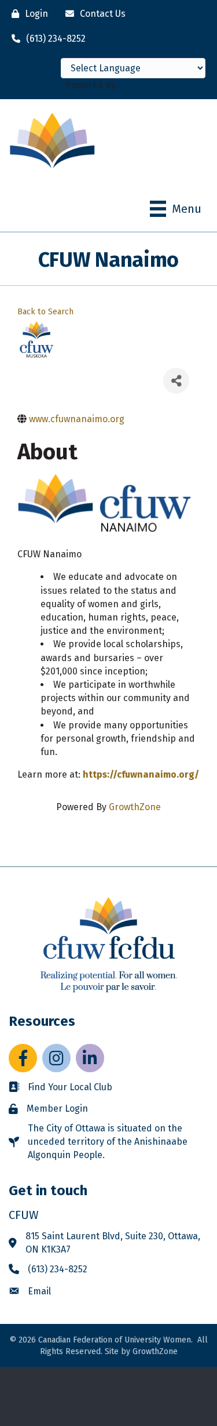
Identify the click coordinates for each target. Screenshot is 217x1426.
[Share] (176, 381)
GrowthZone (135, 806)
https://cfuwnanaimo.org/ (141, 774)
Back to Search (45, 312)
